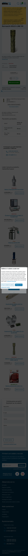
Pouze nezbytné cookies (7, 284)
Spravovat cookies (5, 287)
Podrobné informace (11, 281)
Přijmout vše (19, 284)
